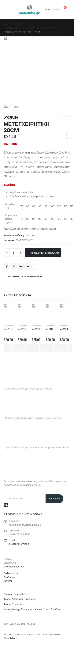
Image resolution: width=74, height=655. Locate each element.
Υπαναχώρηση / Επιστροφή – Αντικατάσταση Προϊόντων (33, 609)
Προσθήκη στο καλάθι (45, 252)
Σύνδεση (8, 581)
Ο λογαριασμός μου (14, 566)
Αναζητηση (9, 577)
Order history (11, 573)
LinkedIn (21, 266)
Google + (27, 266)
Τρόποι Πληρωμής (13, 604)
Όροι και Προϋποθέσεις (16, 594)
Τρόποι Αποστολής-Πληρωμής (19, 599)
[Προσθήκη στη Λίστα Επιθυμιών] (15, 348)
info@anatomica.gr (19, 544)
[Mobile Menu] (15, 9)
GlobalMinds (11, 638)
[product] (9, 309)
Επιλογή (7, 348)
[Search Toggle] (7, 9)
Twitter (14, 266)
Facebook (7, 266)
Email (34, 266)
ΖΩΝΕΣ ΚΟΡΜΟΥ (24, 240)
